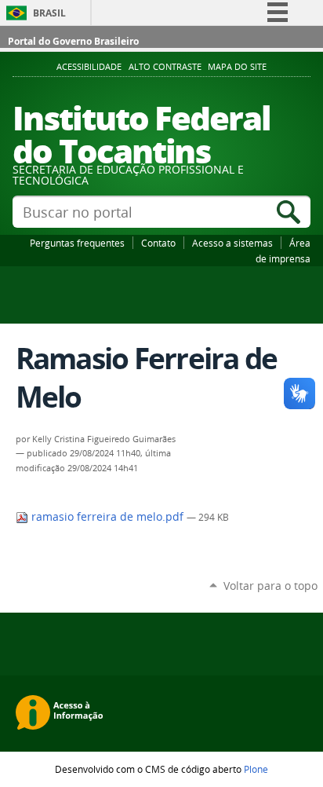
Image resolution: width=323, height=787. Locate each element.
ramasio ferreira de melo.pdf (107, 517)
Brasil (49, 13)
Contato (158, 242)
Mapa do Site (237, 66)
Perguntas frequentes (77, 242)
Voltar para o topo (270, 585)
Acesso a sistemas (232, 242)
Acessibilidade (89, 66)
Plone (256, 769)
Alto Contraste (165, 66)
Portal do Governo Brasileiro (73, 41)
